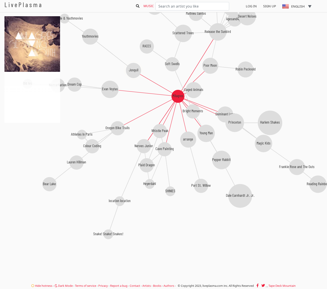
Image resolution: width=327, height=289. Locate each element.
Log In (251, 6)
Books (157, 286)
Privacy (103, 286)
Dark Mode (65, 286)
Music (148, 6)
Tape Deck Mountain (282, 286)
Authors (169, 286)
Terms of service (85, 286)
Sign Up (269, 6)
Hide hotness (43, 286)
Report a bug (118, 286)
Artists (146, 286)
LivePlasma (23, 4)
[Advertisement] (32, 147)
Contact (135, 286)
